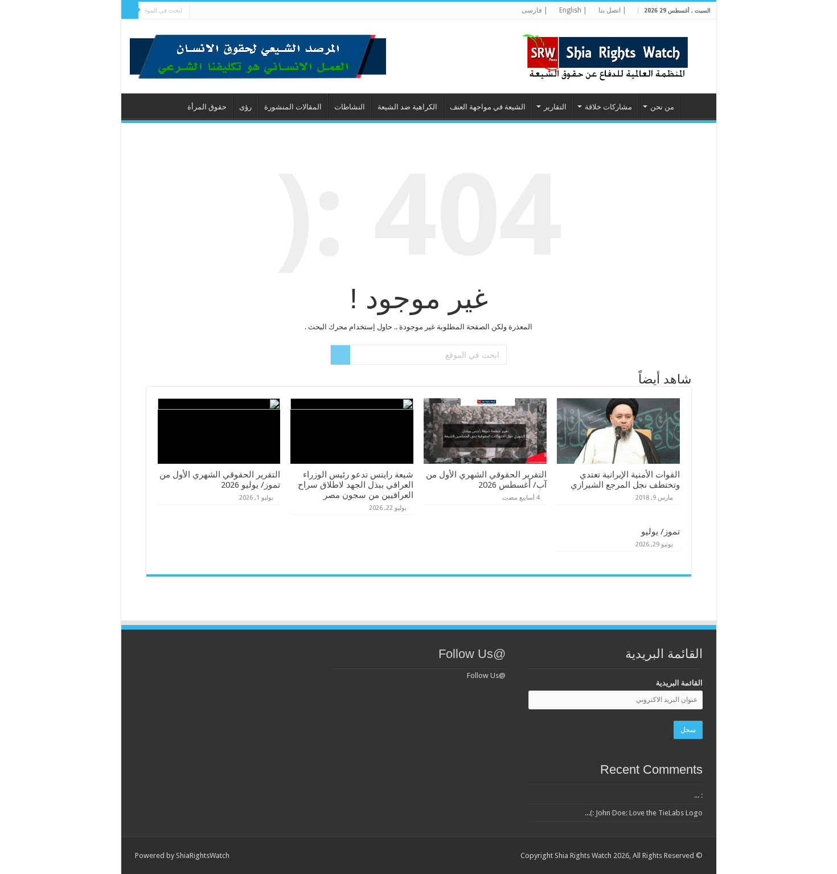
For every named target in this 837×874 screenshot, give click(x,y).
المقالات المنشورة (293, 107)
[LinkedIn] (266, 11)
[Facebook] (288, 11)
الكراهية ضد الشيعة (407, 107)
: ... (698, 795)
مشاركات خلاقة (608, 107)
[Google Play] (202, 11)
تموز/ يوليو (660, 531)
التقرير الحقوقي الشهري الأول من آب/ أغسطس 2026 (486, 479)
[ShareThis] (234, 11)
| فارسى (535, 10)
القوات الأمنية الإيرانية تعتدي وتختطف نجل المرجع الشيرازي (625, 479)
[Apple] (223, 11)
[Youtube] (245, 11)
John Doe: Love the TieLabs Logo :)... (644, 812)
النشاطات (349, 107)
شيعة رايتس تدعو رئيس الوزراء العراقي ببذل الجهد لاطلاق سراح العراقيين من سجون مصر (355, 484)
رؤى (245, 107)
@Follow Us (472, 654)
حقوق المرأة (207, 107)
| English (573, 10)
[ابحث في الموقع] (129, 10)
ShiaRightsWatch (202, 855)
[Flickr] (256, 11)
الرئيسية (696, 105)
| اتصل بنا (612, 10)
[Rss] (299, 11)
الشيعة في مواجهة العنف (488, 107)
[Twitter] (277, 11)
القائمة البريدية (679, 683)
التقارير (555, 107)
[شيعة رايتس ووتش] (608, 54)
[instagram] (212, 11)
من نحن (662, 107)
